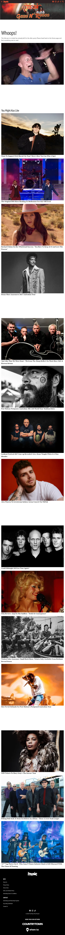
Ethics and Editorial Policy (8, 890)
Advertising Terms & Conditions (10, 893)
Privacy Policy (6, 885)
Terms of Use (6, 887)
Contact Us (5, 906)
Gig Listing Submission (8, 903)
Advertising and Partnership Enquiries (11, 900)
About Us (5, 882)
